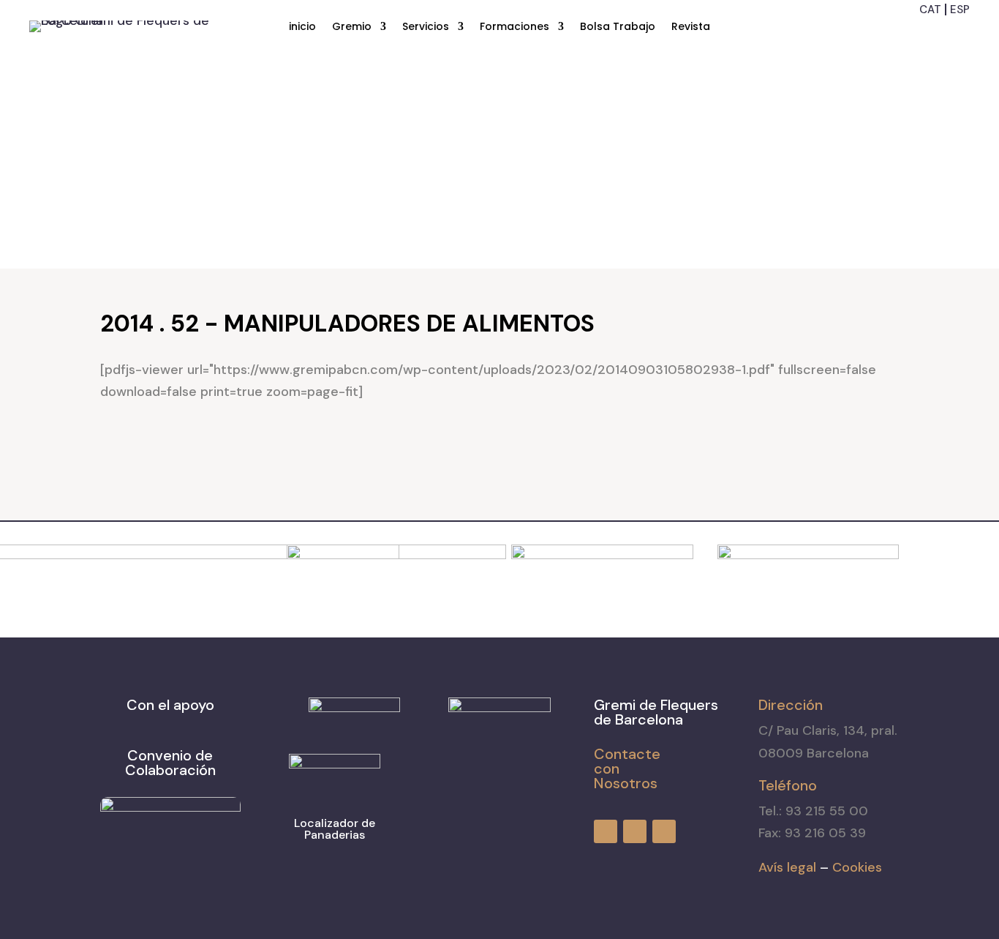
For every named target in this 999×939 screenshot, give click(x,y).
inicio (302, 27)
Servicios (425, 27)
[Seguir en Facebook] (907, 33)
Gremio (352, 27)
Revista (690, 27)
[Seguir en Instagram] (933, 33)
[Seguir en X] (959, 33)
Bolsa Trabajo (617, 27)
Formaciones (514, 27)
